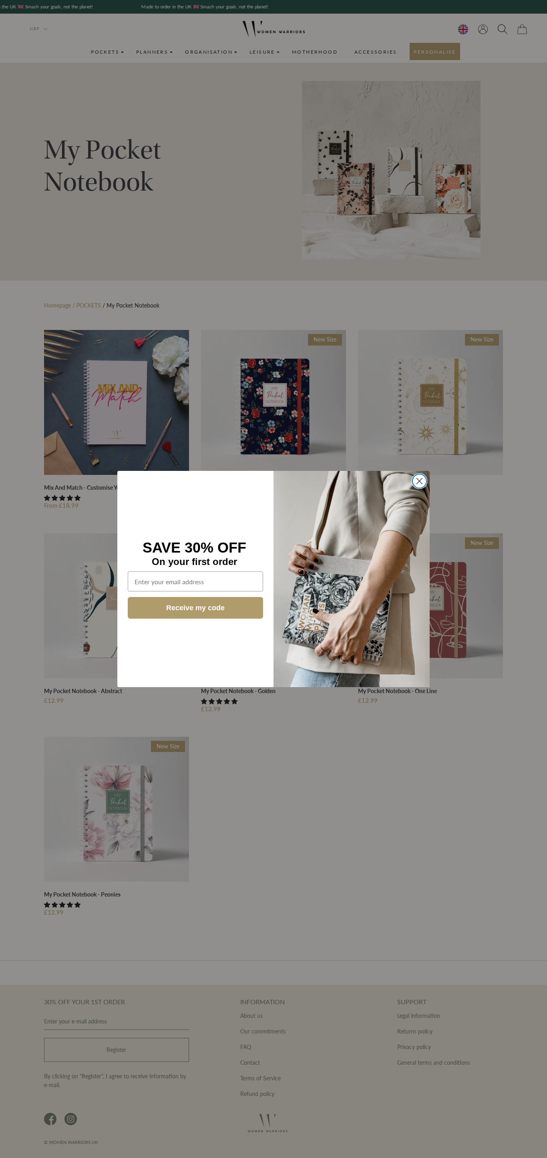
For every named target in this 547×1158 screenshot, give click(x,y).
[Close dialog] (419, 481)
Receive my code (195, 608)
